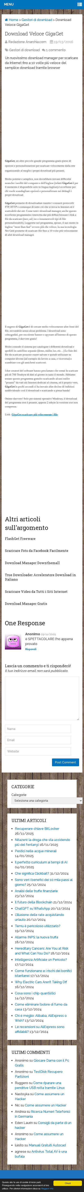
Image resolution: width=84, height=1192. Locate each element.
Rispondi (30, 649)
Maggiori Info (47, 1188)
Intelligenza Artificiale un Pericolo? (41, 960)
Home (13, 20)
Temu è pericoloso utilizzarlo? (37, 926)
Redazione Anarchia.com (27, 42)
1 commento (56, 50)
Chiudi (68, 1183)
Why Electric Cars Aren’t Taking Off (41, 982)
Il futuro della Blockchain (33, 902)
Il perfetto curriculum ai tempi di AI (41, 862)
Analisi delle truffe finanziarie (36, 891)
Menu (9, 4)
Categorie (19, 795)
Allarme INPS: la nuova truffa (36, 937)
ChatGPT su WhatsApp (32, 908)
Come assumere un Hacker (45, 1105)
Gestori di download (37, 20)
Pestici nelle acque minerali (35, 851)
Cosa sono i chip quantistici (35, 993)
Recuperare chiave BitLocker (37, 829)
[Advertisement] (42, 116)
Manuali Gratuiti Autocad (47, 1145)
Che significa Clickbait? (32, 873)
